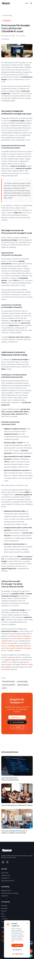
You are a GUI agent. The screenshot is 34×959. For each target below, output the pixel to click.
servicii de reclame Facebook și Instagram (16, 648)
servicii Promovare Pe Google (18, 636)
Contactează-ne (15, 717)
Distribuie (6, 39)
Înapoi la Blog (7, 15)
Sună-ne (18, 727)
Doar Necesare (17, 949)
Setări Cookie (19, 954)
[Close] (27, 923)
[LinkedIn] (3, 862)
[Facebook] (7, 862)
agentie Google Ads (12, 660)
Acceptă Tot (18, 945)
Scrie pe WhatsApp (18, 722)
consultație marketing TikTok (17, 646)
